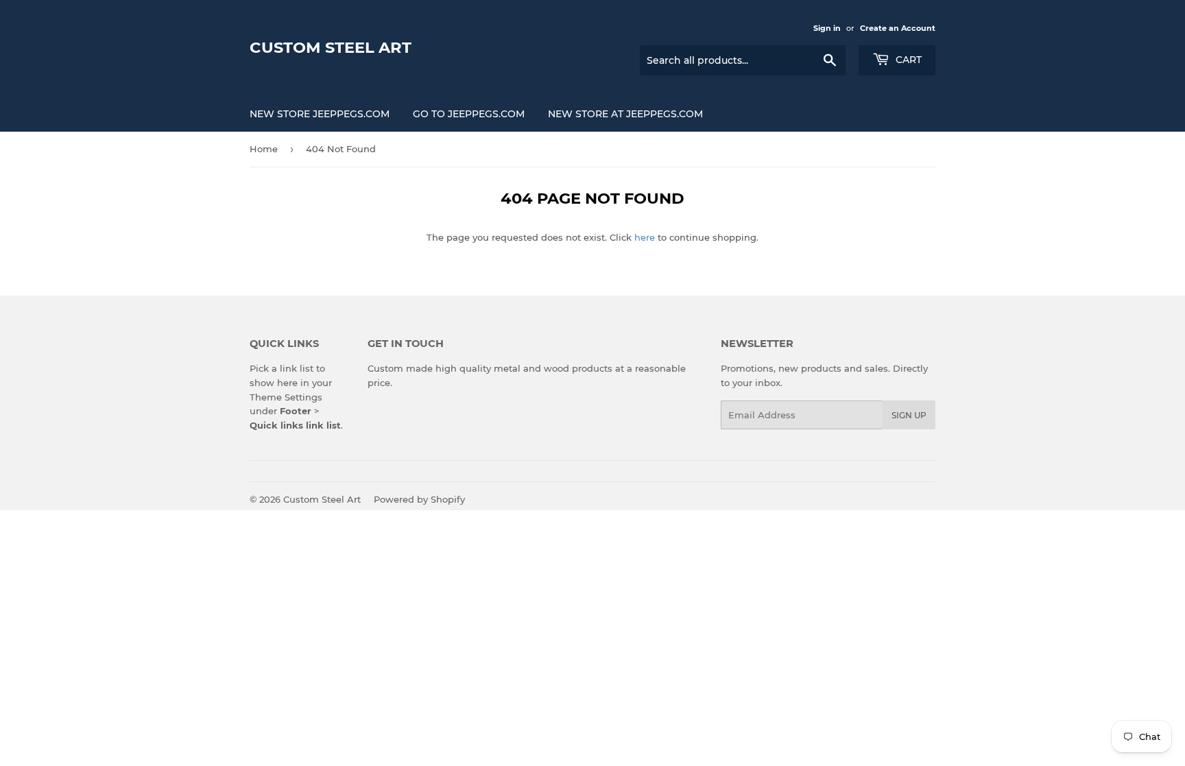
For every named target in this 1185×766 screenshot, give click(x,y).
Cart (907, 59)
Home (264, 148)
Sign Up (908, 415)
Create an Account (897, 28)
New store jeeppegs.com (320, 114)
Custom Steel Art (330, 47)
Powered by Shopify (419, 499)
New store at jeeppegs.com (625, 114)
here (644, 237)
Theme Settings (286, 397)
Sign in (827, 28)
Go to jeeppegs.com (469, 114)
